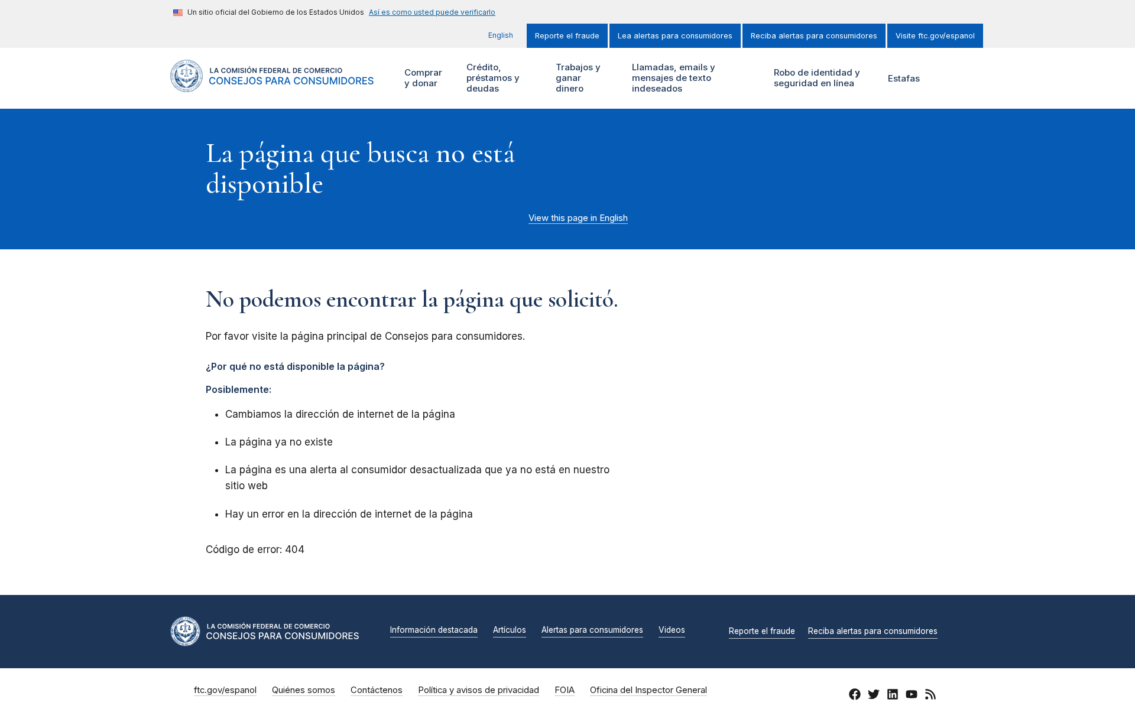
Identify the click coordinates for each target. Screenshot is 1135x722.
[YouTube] (911, 696)
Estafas (904, 78)
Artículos (509, 630)
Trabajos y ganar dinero (577, 77)
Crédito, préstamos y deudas (491, 77)
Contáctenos (377, 690)
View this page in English (578, 218)
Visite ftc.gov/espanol (935, 35)
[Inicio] (272, 85)
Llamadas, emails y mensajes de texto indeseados (672, 77)
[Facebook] (855, 696)
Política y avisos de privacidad (478, 690)
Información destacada (434, 630)
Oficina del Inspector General (648, 690)
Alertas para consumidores (592, 630)
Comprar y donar (421, 78)
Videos (672, 630)
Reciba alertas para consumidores (814, 35)
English (500, 35)
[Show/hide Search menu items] (948, 78)
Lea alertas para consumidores (675, 35)
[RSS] (930, 696)
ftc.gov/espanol (225, 690)
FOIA (564, 690)
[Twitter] (874, 696)
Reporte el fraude (567, 35)
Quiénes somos (303, 690)
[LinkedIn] (893, 696)
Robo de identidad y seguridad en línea (815, 78)
